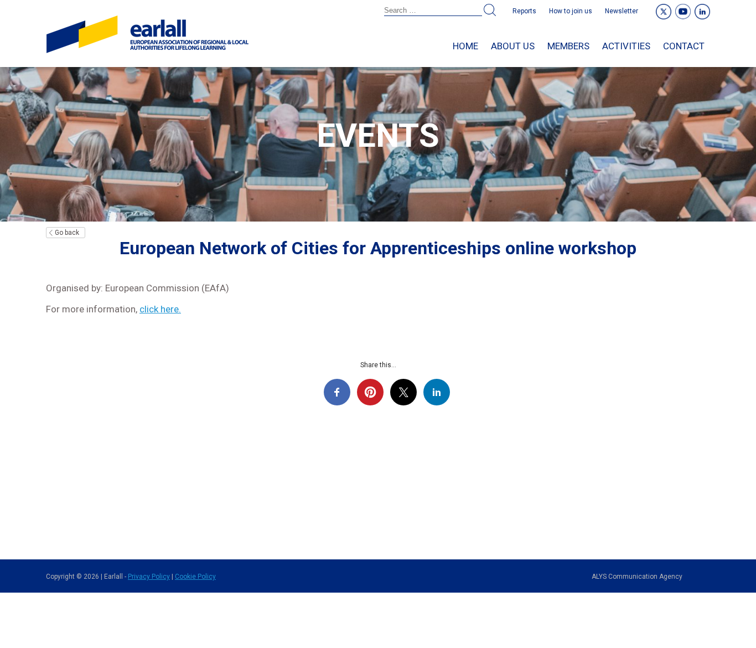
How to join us (570, 11)
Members (568, 46)
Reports (524, 11)
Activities (626, 46)
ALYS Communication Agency (637, 576)
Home (465, 46)
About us (513, 46)
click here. (160, 309)
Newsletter (621, 11)
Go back (67, 232)
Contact (684, 46)
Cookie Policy (195, 576)
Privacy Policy (149, 576)
